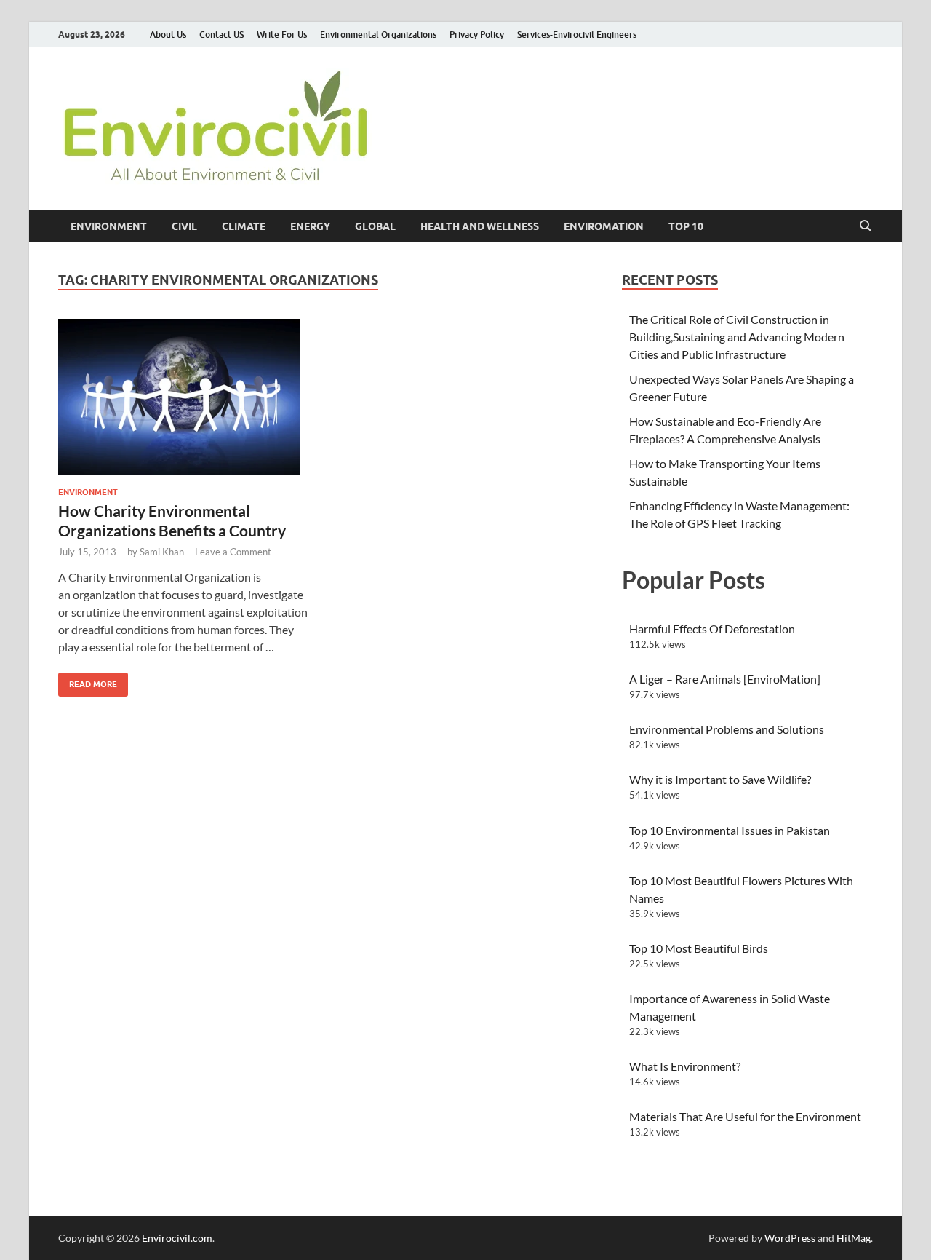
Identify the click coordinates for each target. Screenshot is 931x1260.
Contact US (221, 34)
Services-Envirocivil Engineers (576, 34)
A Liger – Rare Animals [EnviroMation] (724, 679)
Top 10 (685, 226)
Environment (109, 226)
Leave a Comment (233, 552)
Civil (184, 226)
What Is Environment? (684, 1066)
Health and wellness (479, 226)
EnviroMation (604, 226)
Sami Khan (162, 552)
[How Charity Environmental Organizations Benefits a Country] (184, 397)
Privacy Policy (476, 34)
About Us (168, 34)
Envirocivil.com (177, 1238)
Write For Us (282, 34)
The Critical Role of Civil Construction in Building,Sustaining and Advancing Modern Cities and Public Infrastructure (736, 336)
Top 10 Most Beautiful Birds (698, 948)
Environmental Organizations (378, 34)
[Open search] (865, 226)
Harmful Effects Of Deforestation (712, 628)
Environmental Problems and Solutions (726, 729)
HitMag (853, 1238)
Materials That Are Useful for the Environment (745, 1116)
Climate (243, 226)
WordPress (789, 1238)
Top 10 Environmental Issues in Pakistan (729, 830)
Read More (87, 681)
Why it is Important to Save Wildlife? (720, 779)
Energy (310, 226)
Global (375, 226)
